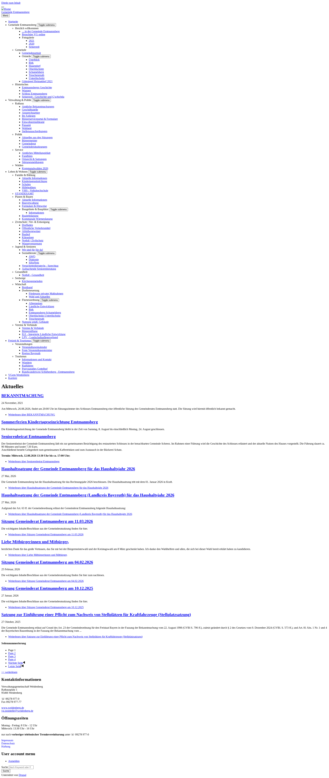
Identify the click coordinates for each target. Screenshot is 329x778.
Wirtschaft (20, 284)
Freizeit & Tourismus (20, 340)
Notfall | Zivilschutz (32, 240)
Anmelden (14, 761)
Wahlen (19, 165)
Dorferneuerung (30, 290)
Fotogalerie (28, 37)
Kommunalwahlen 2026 (35, 168)
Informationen (36, 212)
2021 (31, 40)
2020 (31, 43)
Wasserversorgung (32, 243)
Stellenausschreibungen (34, 131)
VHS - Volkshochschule (35, 190)
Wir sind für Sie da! (32, 249)
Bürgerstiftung (30, 331)
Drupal (22, 775)
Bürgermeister (29, 140)
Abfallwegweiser (31, 231)
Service (19, 149)
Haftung (5, 746)
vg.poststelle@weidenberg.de (17, 710)
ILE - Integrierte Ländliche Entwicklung (43, 334)
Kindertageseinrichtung (34, 181)
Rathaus (19, 103)
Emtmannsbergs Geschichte (37, 87)
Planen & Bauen (24, 196)
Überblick (34, 59)
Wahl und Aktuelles (39, 296)
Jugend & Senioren (25, 246)
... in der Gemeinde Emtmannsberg (41, 31)
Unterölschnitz (37, 78)
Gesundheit (21, 271)
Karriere (12, 378)
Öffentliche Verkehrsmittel (36, 228)
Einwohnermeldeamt (33, 122)
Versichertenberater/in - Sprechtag (40, 265)
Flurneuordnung (31, 299)
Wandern (27, 362)
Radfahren (27, 365)
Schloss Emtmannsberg (34, 93)
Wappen (26, 90)
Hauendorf (34, 65)
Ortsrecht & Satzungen (34, 159)
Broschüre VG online (33, 34)
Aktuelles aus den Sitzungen (37, 137)
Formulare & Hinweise (34, 206)
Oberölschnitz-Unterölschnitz (44, 315)
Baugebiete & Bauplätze (35, 209)
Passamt (26, 125)
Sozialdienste (29, 253)
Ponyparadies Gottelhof (34, 368)
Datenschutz (8, 743)
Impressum (7, 740)
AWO (32, 256)
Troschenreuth (36, 75)
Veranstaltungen (23, 344)
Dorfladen (27, 225)
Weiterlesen (31, 414)
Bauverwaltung (30, 202)
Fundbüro (27, 156)
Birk (31, 62)
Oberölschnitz (36, 68)
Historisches (21, 84)
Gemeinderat (29, 143)
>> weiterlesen (9, 672)
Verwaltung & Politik (20, 100)
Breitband (27, 287)
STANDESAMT (24, 193)
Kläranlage (28, 237)
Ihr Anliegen (28, 115)
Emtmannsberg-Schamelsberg (45, 312)
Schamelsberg (36, 72)
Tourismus (20, 356)
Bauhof (26, 234)
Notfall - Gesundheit (33, 275)
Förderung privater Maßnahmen (46, 293)
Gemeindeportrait (31, 53)
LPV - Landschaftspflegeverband (40, 337)
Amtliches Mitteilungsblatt (36, 152)
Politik (18, 134)
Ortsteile (27, 56)
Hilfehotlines (29, 187)
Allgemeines (35, 303)
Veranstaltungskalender (34, 347)
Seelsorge (20, 278)
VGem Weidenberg (18, 374)
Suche (4, 767)
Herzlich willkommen (27, 28)
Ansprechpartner (31, 112)
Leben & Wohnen (18, 171)
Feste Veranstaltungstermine (37, 350)
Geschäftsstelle (30, 109)
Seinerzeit (34, 46)
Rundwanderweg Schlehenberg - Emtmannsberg (48, 371)
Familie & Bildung (25, 175)
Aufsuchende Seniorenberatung (39, 268)
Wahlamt (27, 128)
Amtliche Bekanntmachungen (38, 106)
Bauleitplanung (30, 215)
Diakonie (34, 259)
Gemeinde (20, 49)
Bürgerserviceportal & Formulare (40, 118)
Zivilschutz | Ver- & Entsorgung (32, 221)
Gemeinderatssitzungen (34, 146)
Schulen (26, 184)
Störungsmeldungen (33, 162)
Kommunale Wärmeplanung (37, 218)
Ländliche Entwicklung (41, 306)
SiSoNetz (34, 262)
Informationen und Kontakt (36, 359)
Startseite (13, 21)
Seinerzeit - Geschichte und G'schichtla (43, 96)
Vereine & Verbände (26, 324)
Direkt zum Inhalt (10, 2)
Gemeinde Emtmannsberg (15, 12)
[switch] (2, 6)
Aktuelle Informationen (34, 178)
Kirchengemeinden (32, 281)
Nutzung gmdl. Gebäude (35, 321)
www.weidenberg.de (12, 707)
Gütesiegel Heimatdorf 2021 (37, 81)
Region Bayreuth (31, 353)
